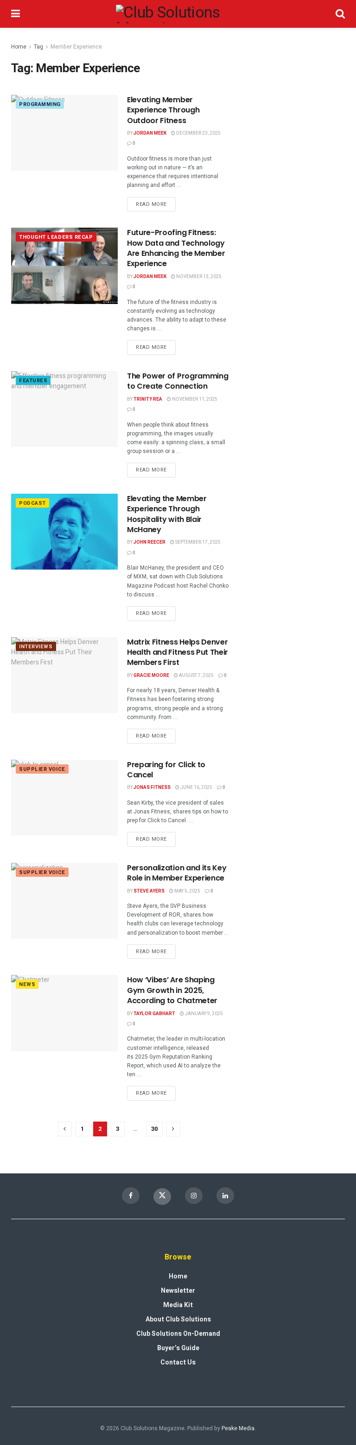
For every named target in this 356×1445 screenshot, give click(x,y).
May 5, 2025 (186, 891)
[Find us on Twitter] (162, 1196)
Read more (156, 202)
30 (154, 1128)
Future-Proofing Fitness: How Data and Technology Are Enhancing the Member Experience (176, 248)
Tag (38, 47)
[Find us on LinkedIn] (225, 1195)
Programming (40, 104)
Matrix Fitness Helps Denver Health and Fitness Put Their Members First (177, 652)
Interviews (36, 647)
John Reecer (149, 542)
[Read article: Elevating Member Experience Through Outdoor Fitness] (64, 133)
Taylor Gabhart (154, 1014)
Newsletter (178, 1291)
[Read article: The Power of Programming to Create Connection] (64, 409)
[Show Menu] (15, 14)
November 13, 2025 (198, 276)
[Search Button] (340, 14)
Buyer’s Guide (178, 1348)
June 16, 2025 (195, 787)
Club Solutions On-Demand (178, 1334)
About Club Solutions (178, 1319)
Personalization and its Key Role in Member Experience (176, 872)
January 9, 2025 (203, 1014)
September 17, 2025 (197, 542)
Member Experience (76, 47)
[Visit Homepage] (178, 14)
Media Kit (178, 1305)
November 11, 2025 (194, 399)
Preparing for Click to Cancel (166, 769)
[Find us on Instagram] (194, 1195)
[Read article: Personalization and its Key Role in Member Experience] (64, 901)
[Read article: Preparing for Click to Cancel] (64, 798)
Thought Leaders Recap (56, 237)
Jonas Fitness (152, 787)
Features (33, 381)
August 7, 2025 (196, 675)
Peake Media (238, 1428)
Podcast (32, 503)
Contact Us (178, 1362)
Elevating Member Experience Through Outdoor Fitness (163, 110)
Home (18, 47)
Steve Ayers (149, 891)
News (27, 984)
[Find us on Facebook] (131, 1195)
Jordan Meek (150, 133)
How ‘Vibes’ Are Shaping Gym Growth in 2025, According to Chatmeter (172, 990)
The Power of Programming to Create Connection (177, 381)
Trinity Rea (148, 399)
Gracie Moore (151, 675)
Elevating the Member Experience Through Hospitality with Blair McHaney (167, 514)
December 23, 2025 (198, 133)
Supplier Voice (42, 769)
